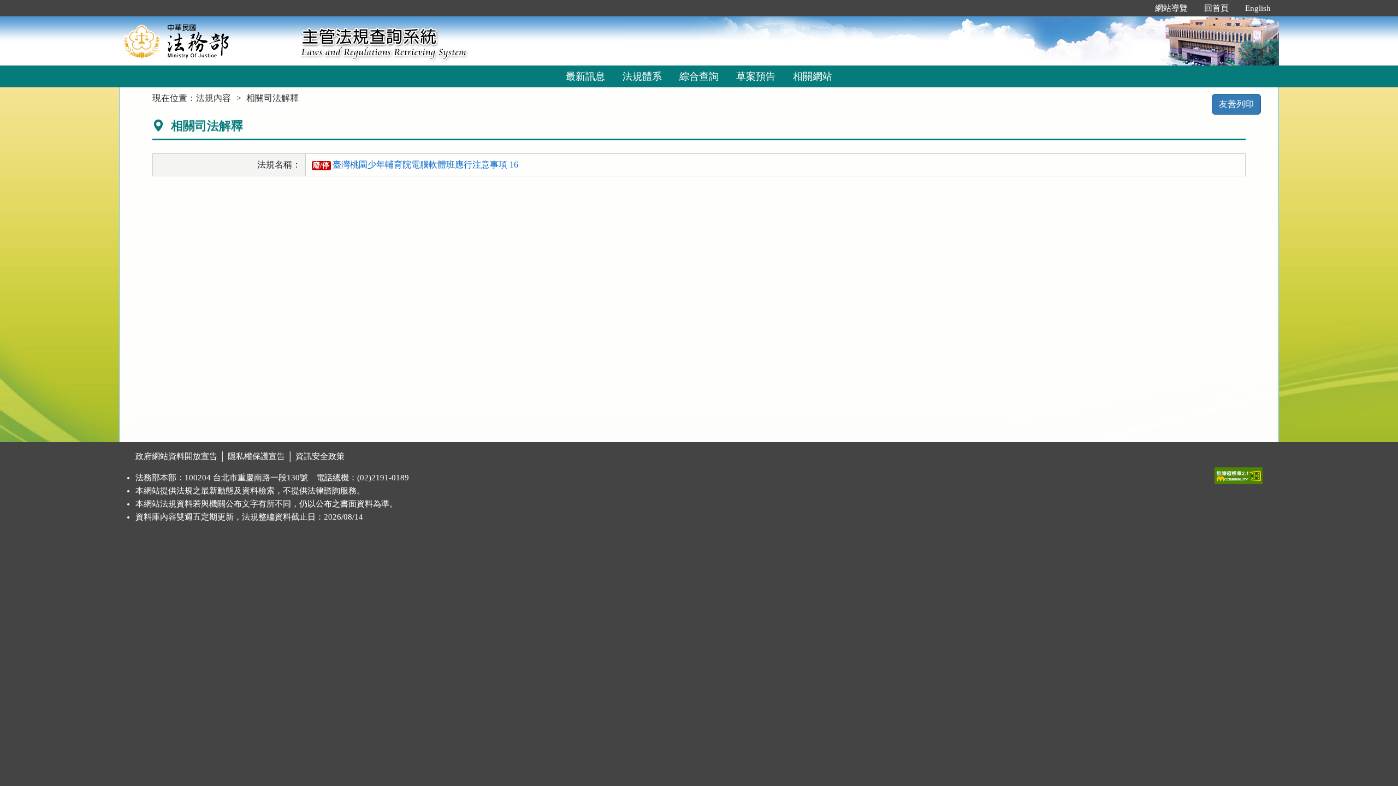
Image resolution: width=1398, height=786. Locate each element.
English (1258, 8)
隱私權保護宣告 (256, 456)
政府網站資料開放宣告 (176, 456)
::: (1135, 8)
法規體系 (642, 76)
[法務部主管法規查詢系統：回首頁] (206, 40)
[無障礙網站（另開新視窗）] (1239, 473)
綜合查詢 (699, 76)
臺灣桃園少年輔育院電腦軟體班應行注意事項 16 (415, 164)
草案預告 (755, 76)
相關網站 (812, 76)
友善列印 (1236, 104)
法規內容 (213, 98)
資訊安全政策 (320, 456)
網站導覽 (1171, 8)
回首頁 (1216, 8)
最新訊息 (585, 76)
